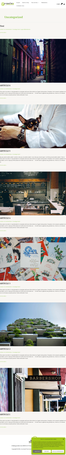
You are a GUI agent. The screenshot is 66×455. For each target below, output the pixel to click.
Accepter (37, 451)
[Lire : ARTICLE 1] (33, 389)
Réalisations (44, 2)
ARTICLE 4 (5, 218)
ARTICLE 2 (5, 349)
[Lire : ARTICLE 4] (33, 193)
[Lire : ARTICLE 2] (33, 324)
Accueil (18, 2)
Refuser (46, 451)
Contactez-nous (20, 5)
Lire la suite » (3, 32)
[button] (63, 439)
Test (2, 26)
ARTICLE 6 (5, 85)
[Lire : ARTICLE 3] (33, 258)
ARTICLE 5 (5, 151)
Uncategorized (16, 29)
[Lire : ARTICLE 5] (33, 126)
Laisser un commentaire (6, 29)
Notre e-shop (25, 2)
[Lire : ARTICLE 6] (33, 60)
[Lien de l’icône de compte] (64, 4)
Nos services (34, 2)
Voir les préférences (57, 451)
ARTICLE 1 (5, 414)
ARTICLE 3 (5, 283)
